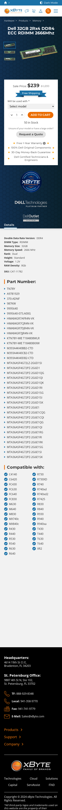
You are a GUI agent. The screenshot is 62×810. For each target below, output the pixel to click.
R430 (12, 529)
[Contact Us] (27, 11)
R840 (40, 509)
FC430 (13, 484)
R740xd (42, 489)
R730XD (42, 479)
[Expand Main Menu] (56, 11)
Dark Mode (51, 2)
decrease (12, 115)
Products (11, 730)
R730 (40, 474)
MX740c (14, 519)
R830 (40, 504)
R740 (40, 484)
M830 (12, 514)
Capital (12, 785)
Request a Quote (31, 134)
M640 (12, 509)
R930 (40, 514)
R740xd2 (42, 494)
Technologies (12, 778)
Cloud (33, 778)
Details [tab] (9, 225)
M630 (12, 504)
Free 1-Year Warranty (29, 143)
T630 (40, 539)
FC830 (13, 499)
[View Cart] (34, 11)
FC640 (13, 494)
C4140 (13, 474)
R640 (12, 553)
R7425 (41, 499)
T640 (40, 543)
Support (10, 737)
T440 (40, 534)
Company (11, 744)
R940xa (41, 524)
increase (22, 115)
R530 (12, 539)
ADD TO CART (40, 115)
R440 (12, 534)
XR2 (39, 548)
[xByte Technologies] (13, 11)
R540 (12, 543)
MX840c (14, 524)
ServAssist (33, 785)
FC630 (13, 489)
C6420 (13, 479)
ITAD (52, 785)
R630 (12, 548)
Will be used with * (19, 101)
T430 (40, 529)
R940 (40, 519)
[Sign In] (41, 11)
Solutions (52, 778)
